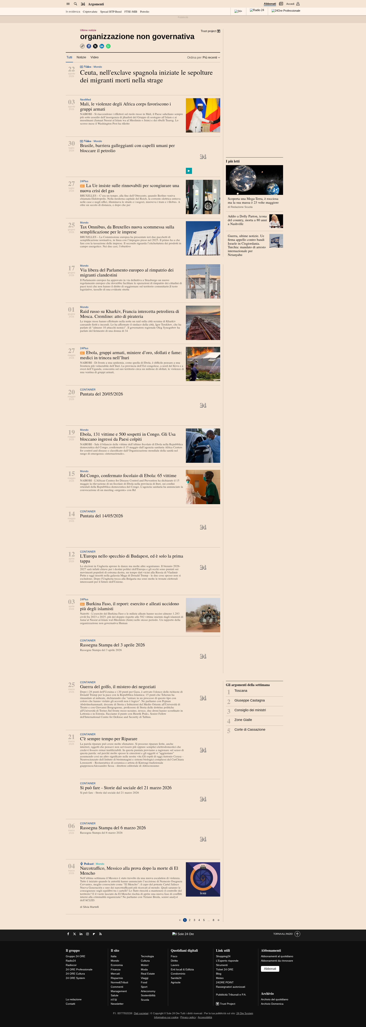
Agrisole (176, 982)
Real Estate (148, 973)
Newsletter (117, 1003)
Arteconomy (148, 991)
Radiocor (71, 965)
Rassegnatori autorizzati (230, 986)
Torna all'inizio (283, 934)
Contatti (70, 1003)
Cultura (145, 960)
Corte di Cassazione (246, 730)
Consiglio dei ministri (246, 711)
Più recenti (210, 57)
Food (144, 982)
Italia (113, 956)
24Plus (84, 181)
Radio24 (71, 960)
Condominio (178, 973)
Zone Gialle (239, 721)
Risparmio (117, 978)
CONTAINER (88, 389)
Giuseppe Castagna (246, 701)
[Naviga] (68, 4)
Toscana (237, 691)
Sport (144, 986)
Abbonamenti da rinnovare (277, 960)
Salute (114, 995)
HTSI (114, 999)
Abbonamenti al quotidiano (277, 956)
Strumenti (222, 965)
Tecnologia (147, 956)
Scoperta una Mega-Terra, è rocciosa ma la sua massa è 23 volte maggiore (253, 200)
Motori (144, 965)
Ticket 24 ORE (224, 969)
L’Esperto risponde (227, 960)
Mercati (115, 973)
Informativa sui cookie (166, 1017)
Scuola (145, 999)
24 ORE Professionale (79, 969)
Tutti (69, 57)
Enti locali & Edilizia (182, 969)
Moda (144, 969)
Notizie (81, 57)
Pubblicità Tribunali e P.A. (231, 994)
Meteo (220, 978)
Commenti (117, 986)
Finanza (115, 969)
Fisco (174, 956)
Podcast (89, 863)
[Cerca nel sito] (75, 4)
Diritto (174, 960)
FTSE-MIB (130, 11)
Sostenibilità (148, 995)
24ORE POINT (225, 982)
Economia (117, 965)
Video (95, 57)
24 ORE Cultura (75, 973)
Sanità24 (176, 978)
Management (119, 991)
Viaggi (144, 978)
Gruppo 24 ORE (75, 956)
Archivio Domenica (272, 1003)
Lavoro (175, 965)
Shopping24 (223, 956)
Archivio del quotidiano (274, 999)
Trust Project (227, 1003)
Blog (218, 973)
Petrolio (144, 11)
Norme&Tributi (119, 982)
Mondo (98, 66)
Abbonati (270, 3)
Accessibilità (205, 1017)
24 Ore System (244, 1013)
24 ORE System (75, 978)
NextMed (85, 99)
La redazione (74, 999)
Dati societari (141, 1013)
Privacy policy (188, 1017)
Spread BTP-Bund (111, 11)
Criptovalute (90, 11)
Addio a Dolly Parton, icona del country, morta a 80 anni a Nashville (247, 220)
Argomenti (96, 4)
